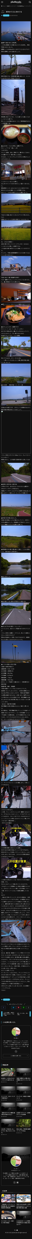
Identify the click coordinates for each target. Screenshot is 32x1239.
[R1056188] (16, 324)
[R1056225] (16, 807)
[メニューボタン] (2, 2)
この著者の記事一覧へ (16, 1055)
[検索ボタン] (30, 2)
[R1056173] (16, 213)
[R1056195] (16, 383)
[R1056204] (16, 662)
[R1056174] (16, 239)
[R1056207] (16, 516)
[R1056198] (16, 405)
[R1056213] (16, 547)
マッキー (16, 1038)
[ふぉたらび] (16, 2)
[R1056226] (16, 942)
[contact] (17, 1182)
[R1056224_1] (16, 845)
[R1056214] (16, 574)
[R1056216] (16, 599)
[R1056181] (16, 179)
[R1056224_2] (16, 877)
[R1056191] (16, 275)
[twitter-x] (16, 1051)
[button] (3, 1007)
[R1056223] (14, 780)
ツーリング (6, 15)
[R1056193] (16, 356)
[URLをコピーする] (28, 1007)
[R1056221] (16, 624)
